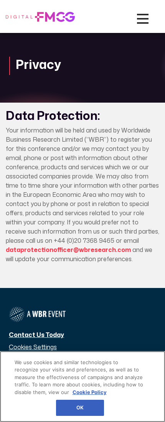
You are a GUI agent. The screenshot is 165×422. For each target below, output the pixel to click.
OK (80, 407)
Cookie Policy (90, 392)
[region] (82, 386)
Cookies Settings (33, 347)
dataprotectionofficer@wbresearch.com (68, 249)
